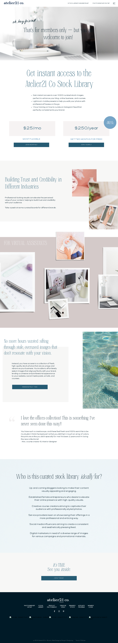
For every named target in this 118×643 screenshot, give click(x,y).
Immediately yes (30, 386)
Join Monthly (31, 144)
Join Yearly (86, 144)
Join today (59, 578)
